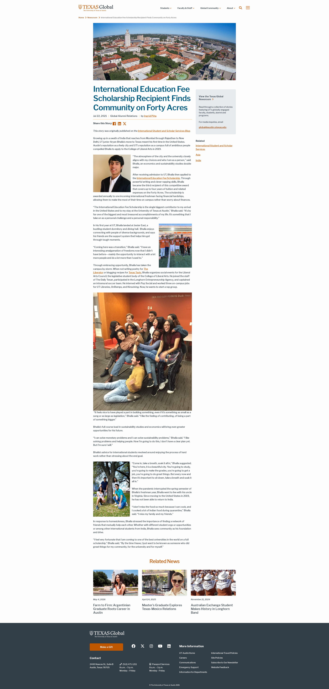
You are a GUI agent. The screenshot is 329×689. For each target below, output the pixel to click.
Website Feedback (220, 667)
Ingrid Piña (150, 116)
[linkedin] (169, 646)
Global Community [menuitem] (209, 8)
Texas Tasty (135, 272)
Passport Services (161, 664)
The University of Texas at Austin (163, 685)
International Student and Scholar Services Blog (164, 131)
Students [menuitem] (164, 8)
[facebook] (133, 646)
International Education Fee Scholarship (158, 178)
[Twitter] (124, 123)
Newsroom (92, 17)
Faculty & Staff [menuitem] (184, 8)
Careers (183, 658)
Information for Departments (193, 672)
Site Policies (217, 658)
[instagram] (151, 646)
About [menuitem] (230, 8)
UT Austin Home (187, 653)
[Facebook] (114, 123)
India (198, 160)
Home (81, 17)
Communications (187, 662)
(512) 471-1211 (130, 664)
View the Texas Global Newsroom (211, 98)
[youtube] (160, 646)
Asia (198, 154)
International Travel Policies (224, 653)
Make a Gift (106, 647)
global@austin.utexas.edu (212, 127)
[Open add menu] (248, 7)
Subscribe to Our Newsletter (224, 662)
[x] (142, 646)
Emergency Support (189, 667)
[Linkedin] (119, 123)
